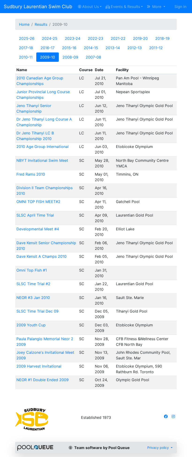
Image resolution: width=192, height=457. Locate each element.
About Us (90, 6)
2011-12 (156, 47)
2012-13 (134, 47)
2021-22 (118, 38)
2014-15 (91, 47)
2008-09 (70, 57)
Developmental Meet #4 (37, 229)
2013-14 (113, 47)
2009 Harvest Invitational (38, 366)
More (156, 6)
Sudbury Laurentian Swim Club (38, 6)
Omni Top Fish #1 (31, 270)
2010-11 (26, 57)
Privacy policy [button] (158, 448)
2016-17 (48, 47)
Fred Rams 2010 (30, 174)
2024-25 (49, 38)
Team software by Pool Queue (101, 447)
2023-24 (72, 38)
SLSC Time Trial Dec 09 (37, 311)
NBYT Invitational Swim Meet (42, 160)
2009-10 (47, 57)
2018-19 (162, 38)
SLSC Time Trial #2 (33, 283)
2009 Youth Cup (31, 325)
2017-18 (26, 47)
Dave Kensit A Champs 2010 (41, 256)
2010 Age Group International (42, 146)
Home (24, 24)
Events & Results (125, 6)
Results (41, 24)
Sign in (180, 6)
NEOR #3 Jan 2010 (33, 297)
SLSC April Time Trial (35, 215)
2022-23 (95, 38)
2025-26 (26, 38)
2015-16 (69, 47)
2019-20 (140, 38)
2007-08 (93, 57)
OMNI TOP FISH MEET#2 (38, 201)
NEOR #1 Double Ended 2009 (42, 379)
